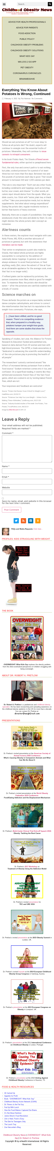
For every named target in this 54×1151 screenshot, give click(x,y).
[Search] (50, 4)
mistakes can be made (12, 245)
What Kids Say (27, 56)
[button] (4, 4)
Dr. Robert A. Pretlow (29, 1138)
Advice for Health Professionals (27, 22)
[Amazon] (37, 520)
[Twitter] (16, 520)
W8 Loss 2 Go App (27, 62)
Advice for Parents (27, 28)
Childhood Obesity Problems (27, 45)
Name (5, 466)
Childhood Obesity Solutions (27, 50)
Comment (7, 433)
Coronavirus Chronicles (27, 73)
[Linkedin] (30, 520)
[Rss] (23, 520)
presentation (33, 902)
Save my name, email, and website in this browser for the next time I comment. (27, 502)
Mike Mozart (13, 410)
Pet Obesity (27, 67)
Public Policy (27, 39)
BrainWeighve (27, 79)
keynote (22, 972)
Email (5, 477)
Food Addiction (27, 33)
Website (6, 487)
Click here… (38, 529)
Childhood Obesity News (14, 1135)
